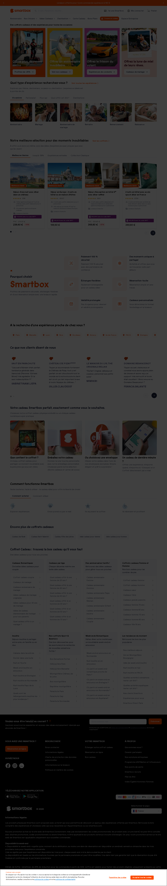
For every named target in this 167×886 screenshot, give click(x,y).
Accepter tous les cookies (142, 877)
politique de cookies (41, 879)
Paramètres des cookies (117, 877)
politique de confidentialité (65, 879)
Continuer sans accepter (13, 872)
